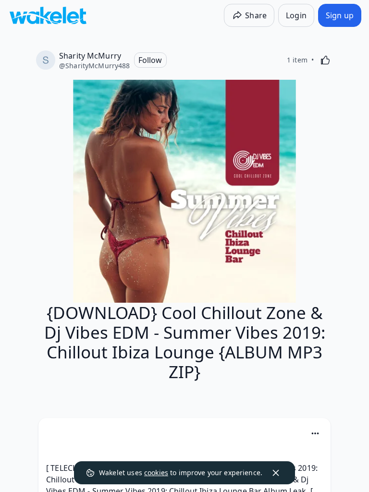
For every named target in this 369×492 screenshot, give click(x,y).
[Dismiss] (275, 472)
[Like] (325, 60)
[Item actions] (315, 433)
